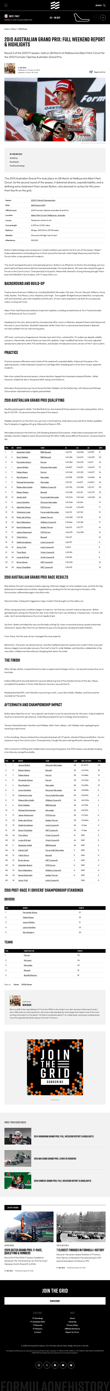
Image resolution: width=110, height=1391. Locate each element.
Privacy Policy (72, 1325)
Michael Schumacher (25, 482)
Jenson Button (23, 467)
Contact (37, 1332)
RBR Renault (46, 452)
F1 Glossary (37, 1328)
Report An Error (72, 1332)
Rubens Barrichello (24, 487)
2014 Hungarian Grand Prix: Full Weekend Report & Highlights (64, 1136)
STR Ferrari (45, 507)
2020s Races (9, 1245)
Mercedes (45, 477)
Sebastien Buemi (24, 507)
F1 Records (37, 1325)
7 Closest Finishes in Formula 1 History (80, 1250)
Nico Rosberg (22, 477)
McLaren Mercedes (49, 467)
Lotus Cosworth (47, 542)
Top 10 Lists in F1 (62, 1245)
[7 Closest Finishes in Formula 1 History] (81, 1227)
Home (6, 29)
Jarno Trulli (21, 547)
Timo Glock (21, 552)
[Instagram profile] (39, 1365)
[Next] (103, 17)
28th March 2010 (38, 205)
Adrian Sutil (21, 497)
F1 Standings (37, 1318)
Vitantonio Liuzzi (23, 512)
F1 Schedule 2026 (37, 1322)
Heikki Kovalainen (24, 542)
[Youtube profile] (63, 1365)
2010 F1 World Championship (43, 200)
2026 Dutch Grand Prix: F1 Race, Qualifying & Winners (23, 1251)
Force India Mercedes (50, 497)
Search (99, 5)
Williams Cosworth (48, 487)
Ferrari (44, 462)
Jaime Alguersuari (24, 532)
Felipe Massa (22, 472)
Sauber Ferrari (47, 517)
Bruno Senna (22, 562)
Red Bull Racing (30, 975)
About (72, 1318)
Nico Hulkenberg (24, 522)
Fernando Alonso (24, 462)
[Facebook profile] (55, 1365)
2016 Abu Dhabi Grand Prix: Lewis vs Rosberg (55, 1158)
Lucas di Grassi (23, 557)
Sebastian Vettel (23, 452)
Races (13, 29)
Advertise (72, 1322)
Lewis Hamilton (23, 502)
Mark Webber (22, 457)
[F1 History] (55, 5)
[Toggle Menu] (5, 5)
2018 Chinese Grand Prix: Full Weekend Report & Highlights (62, 1180)
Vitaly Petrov (22, 537)
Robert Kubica (22, 492)
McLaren (28, 960)
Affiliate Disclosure (72, 1328)
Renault (44, 492)
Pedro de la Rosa (24, 517)
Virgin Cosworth (47, 552)
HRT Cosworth (47, 562)
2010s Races (22, 29)
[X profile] (47, 1365)
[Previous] (96, 17)
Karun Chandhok (24, 567)
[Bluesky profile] (71, 1365)
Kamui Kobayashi (24, 527)
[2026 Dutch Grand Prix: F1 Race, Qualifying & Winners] (29, 1227)
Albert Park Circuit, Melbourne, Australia (48, 215)
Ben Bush (23, 68)
